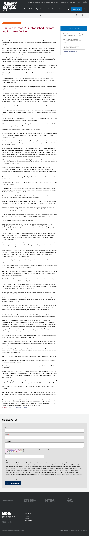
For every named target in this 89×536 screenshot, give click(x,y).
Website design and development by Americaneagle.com (13, 530)
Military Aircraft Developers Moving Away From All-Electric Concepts (73, 34)
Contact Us (31, 2)
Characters (8, 454)
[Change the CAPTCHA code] (23, 449)
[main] (44, 255)
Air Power (24, 408)
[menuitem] (25, 9)
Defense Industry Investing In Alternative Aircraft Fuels (71, 47)
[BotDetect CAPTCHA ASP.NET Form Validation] (13, 451)
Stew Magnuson (8, 37)
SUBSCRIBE (76, 9)
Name (7, 428)
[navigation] (44, 9)
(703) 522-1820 (7, 519)
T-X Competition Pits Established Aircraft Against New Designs (33, 15)
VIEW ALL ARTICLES (69, 51)
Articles (10, 15)
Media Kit (37, 2)
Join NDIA (72, 2)
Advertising (28, 515)
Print (79, 15)
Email (85, 15)
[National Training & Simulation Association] (50, 500)
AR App (58, 2)
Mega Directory (65, 2)
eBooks (53, 2)
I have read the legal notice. (14, 479)
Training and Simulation (14, 408)
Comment (8, 441)
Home (3, 15)
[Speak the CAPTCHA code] (23, 451)
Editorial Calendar (45, 2)
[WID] (70, 500)
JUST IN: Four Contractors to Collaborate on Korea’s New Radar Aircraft (72, 40)
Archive (27, 516)
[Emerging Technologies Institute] (30, 500)
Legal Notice (9, 460)
